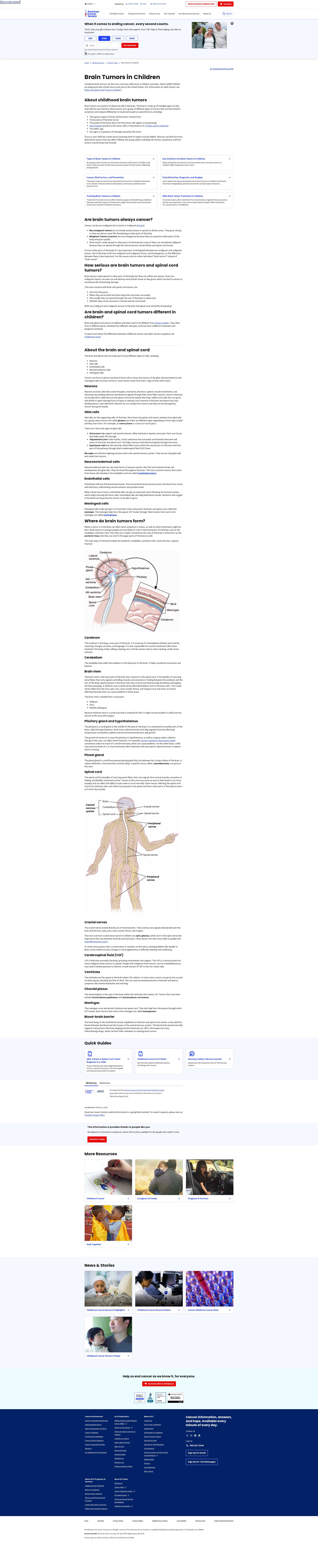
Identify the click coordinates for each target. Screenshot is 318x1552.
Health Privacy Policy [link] (160, 1521)
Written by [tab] (91, 1083)
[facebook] (195, 1435)
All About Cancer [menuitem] (117, 13)
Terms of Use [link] (200, 1521)
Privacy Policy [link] (118, 1521)
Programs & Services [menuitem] (136, 13)
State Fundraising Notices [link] (224, 1521)
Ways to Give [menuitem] (154, 13)
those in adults (162, 322)
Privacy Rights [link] (138, 1521)
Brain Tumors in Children (130, 63)
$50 (90, 38)
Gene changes (95, 125)
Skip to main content (10, 1)
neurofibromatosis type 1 (96, 941)
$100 (104, 38)
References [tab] (105, 1083)
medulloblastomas (147, 473)
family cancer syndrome (157, 125)
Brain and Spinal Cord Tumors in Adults (102, 90)
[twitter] (187, 1435)
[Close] (232, 23)
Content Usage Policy (94, 1115)
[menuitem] (91, 14)
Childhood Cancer (92, 336)
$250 (118, 38)
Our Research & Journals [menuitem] (189, 13)
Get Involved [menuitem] (169, 13)
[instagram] (191, 1435)
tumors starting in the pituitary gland (158, 740)
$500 (132, 38)
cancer (141, 225)
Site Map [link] (101, 1521)
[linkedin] (199, 1435)
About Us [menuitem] (207, 13)
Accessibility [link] (181, 1521)
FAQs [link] (86, 1521)
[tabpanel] (133, 1094)
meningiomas (110, 514)
